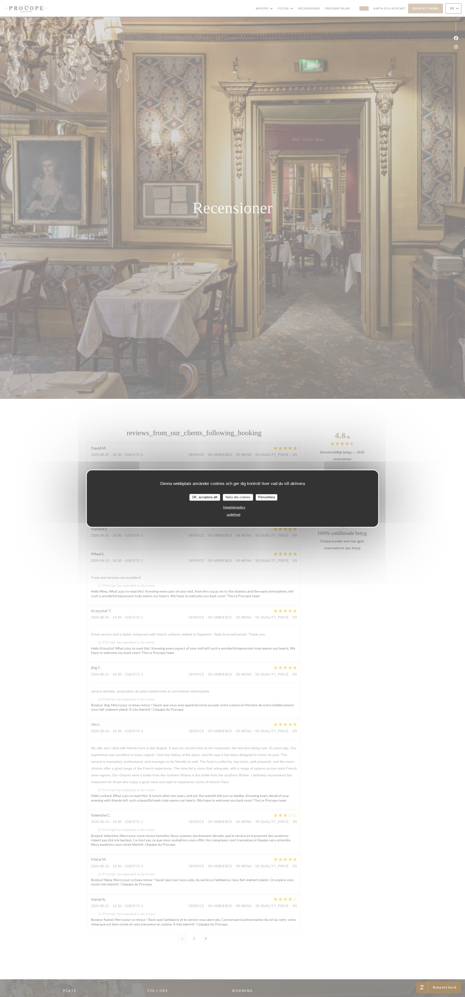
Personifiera (266, 497)
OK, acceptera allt (204, 497)
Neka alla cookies (237, 497)
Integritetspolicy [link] (234, 507)
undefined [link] (233, 514)
